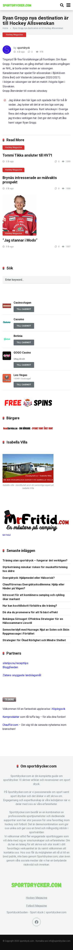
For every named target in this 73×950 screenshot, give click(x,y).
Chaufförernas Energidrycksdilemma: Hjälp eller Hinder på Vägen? (34, 586)
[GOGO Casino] (7, 359)
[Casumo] (7, 325)
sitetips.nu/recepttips (15, 663)
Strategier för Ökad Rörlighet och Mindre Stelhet (34, 640)
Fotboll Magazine (36, 905)
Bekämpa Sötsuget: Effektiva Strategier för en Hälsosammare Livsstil (33, 620)
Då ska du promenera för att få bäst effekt (30, 612)
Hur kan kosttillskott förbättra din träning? (30, 605)
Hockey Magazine (14, 34)
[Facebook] (36, 922)
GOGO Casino (22, 352)
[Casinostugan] (7, 309)
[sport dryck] (17, 4)
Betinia (18, 336)
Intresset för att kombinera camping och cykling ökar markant (34, 597)
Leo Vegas (20, 375)
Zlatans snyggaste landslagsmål (22, 675)
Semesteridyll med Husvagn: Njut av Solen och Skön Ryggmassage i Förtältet (36, 631)
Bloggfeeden (10, 667)
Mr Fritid (7, 535)
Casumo (19, 319)
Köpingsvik (58, 709)
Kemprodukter (11, 716)
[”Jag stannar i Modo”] (36, 215)
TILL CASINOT (24, 309)
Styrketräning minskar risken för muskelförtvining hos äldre (35, 569)
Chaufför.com (10, 724)
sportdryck (23, 47)
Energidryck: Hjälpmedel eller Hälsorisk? (29, 577)
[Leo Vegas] (7, 381)
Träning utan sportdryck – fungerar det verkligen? (35, 560)
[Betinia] (7, 342)
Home (5, 28)
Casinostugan (23, 302)
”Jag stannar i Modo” (20, 240)
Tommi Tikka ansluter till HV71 (27, 155)
